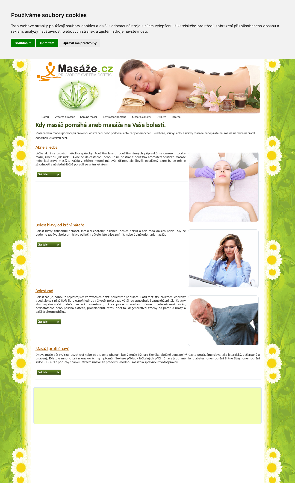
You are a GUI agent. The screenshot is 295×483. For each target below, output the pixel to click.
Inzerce (176, 117)
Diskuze (161, 117)
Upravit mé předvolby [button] (80, 43)
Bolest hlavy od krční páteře (59, 225)
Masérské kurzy (141, 117)
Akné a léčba (46, 147)
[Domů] (76, 87)
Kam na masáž (88, 117)
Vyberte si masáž (65, 117)
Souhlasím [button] (23, 43)
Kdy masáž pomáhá (114, 117)
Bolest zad (44, 291)
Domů (45, 117)
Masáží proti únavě (52, 349)
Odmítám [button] (47, 43)
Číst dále (42, 174)
